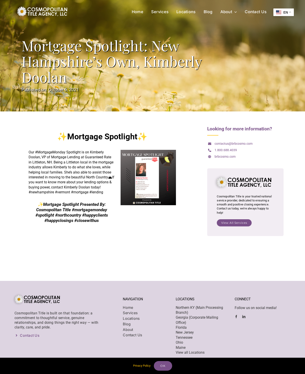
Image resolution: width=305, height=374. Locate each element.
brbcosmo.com (225, 156)
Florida (181, 327)
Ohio (179, 342)
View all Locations (190, 352)
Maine (181, 347)
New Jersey (185, 332)
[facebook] (236, 316)
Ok (163, 366)
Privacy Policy (141, 365)
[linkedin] (243, 316)
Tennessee (184, 337)
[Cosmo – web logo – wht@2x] (40, 5)
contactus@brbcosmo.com (234, 143)
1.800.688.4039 (226, 150)
